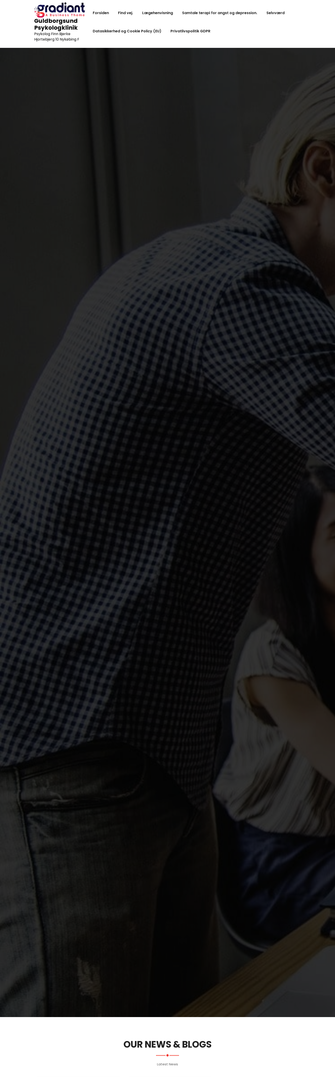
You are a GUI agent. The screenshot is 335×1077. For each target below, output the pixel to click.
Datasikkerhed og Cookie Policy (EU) (127, 31)
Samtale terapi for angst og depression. (219, 12)
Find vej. (125, 12)
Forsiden (101, 12)
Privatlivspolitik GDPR (190, 31)
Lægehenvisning (157, 12)
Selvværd (275, 12)
